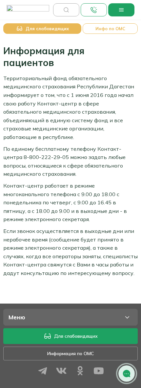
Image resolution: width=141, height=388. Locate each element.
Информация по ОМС (70, 353)
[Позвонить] (94, 9)
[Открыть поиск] (66, 9)
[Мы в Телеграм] (42, 371)
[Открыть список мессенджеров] (126, 373)
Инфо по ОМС (110, 28)
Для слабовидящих (76, 336)
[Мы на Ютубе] (98, 371)
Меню (17, 317)
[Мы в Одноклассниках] (80, 371)
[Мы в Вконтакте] (61, 371)
